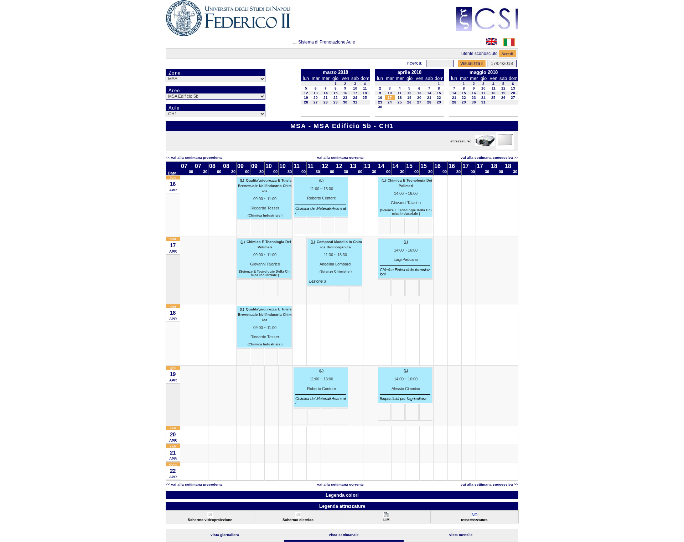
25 (365, 98)
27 (316, 102)
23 (345, 98)
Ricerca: (415, 63)
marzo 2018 (335, 72)
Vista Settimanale (344, 535)
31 (355, 102)
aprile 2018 (409, 72)
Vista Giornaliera (225, 535)
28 (325, 102)
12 (306, 93)
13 (316, 93)
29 (335, 102)
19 (306, 98)
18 (365, 93)
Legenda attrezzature (342, 506)
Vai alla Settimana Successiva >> (489, 157)
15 (335, 93)
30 (345, 102)
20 (316, 98)
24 (355, 98)
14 (325, 93)
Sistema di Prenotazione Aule (326, 42)
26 (306, 102)
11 (365, 88)
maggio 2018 (484, 72)
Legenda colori (342, 495)
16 (345, 93)
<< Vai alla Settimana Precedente (194, 157)
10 (355, 88)
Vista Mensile (461, 535)
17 (355, 93)
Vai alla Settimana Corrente (340, 157)
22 (335, 98)
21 (325, 98)
